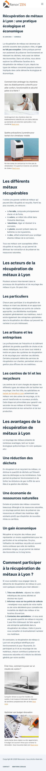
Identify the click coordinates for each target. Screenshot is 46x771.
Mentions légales (19, 767)
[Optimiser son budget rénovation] (21, 726)
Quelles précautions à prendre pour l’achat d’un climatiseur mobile (19, 134)
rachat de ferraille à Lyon (13, 393)
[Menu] (42, 4)
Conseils (17, 37)
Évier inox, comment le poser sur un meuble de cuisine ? (19, 667)
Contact (6, 767)
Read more (15, 124)
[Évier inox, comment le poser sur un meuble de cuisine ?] (21, 683)
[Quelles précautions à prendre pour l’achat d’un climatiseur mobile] (21, 149)
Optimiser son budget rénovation (18, 712)
